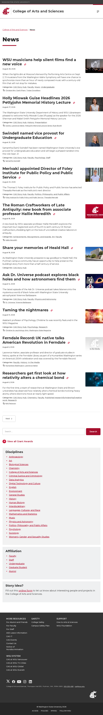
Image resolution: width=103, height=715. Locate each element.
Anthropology (16, 457)
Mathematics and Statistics (23, 514)
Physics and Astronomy (45, 299)
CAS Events (11, 640)
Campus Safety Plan (40, 626)
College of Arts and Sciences (23, 472)
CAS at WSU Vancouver (16, 659)
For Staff (10, 629)
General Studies (17, 495)
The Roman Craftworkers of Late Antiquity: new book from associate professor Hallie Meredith (37, 209)
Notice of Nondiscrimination (14, 648)
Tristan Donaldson (33, 90)
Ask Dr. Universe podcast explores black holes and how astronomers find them (41, 277)
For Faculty (11, 626)
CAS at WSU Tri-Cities (16, 663)
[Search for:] (44, 431)
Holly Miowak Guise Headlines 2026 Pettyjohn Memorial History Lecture (37, 100)
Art (53, 237)
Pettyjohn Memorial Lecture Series (38, 126)
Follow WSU (65, 711)
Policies (44, 711)
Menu (98, 11)
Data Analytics (16, 480)
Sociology (14, 533)
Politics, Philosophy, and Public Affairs (52, 194)
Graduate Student (18, 567)
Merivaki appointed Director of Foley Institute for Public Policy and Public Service (38, 172)
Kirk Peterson (11, 403)
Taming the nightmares (26, 310)
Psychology (40, 158)
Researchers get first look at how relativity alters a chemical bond (34, 375)
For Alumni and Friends (17, 622)
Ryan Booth (57, 126)
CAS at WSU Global (14, 666)
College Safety (37, 622)
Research (43, 327)
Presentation (41, 122)
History (30, 122)
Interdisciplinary (17, 506)
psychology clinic (22, 330)
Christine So (10, 330)
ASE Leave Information (16, 633)
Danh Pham (21, 90)
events (8, 126)
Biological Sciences (18, 464)
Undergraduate (48, 87)
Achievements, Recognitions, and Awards (32, 237)
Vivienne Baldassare (23, 302)
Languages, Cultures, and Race (24, 510)
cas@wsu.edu (80, 686)
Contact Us (11, 643)
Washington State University (16, 2)
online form (25, 590)
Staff (48, 158)
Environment (15, 491)
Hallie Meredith (11, 240)
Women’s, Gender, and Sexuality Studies (29, 537)
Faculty (30, 87)
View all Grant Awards (20, 441)
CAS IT (9, 636)
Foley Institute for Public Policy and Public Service (24, 197)
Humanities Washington (15, 366)
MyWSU (54, 711)
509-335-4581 (69, 686)
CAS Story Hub (20, 87)
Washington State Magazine (40, 330)
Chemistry (32, 398)
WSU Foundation (64, 626)
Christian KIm (11, 90)
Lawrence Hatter (18, 126)
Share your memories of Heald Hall (36, 247)
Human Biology (17, 502)
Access (35, 711)
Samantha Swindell (13, 161)
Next (8, 418)
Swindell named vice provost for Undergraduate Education (33, 135)
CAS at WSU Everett (15, 670)
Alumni (12, 571)
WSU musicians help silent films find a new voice (39, 62)
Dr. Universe (10, 302)
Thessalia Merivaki (51, 197)
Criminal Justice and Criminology (25, 476)
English (12, 487)
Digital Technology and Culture (24, 483)
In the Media (34, 362)
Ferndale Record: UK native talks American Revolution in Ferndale (34, 340)
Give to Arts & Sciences (67, 622)
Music (37, 87)
